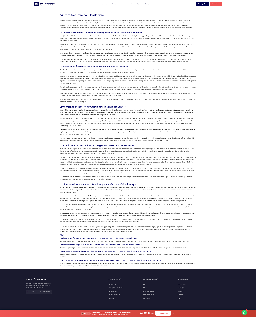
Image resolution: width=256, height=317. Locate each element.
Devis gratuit (202, 4)
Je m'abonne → (163, 313)
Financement (116, 4)
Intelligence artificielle (115, 288)
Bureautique (112, 284)
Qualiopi (181, 288)
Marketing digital (114, 294)
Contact (147, 4)
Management (112, 291)
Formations (105, 4)
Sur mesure (146, 298)
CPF (144, 284)
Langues (111, 298)
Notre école (128, 4)
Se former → (216, 4)
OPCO (145, 288)
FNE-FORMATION (148, 291)
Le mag (139, 4)
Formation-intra (148, 294)
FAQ (179, 298)
